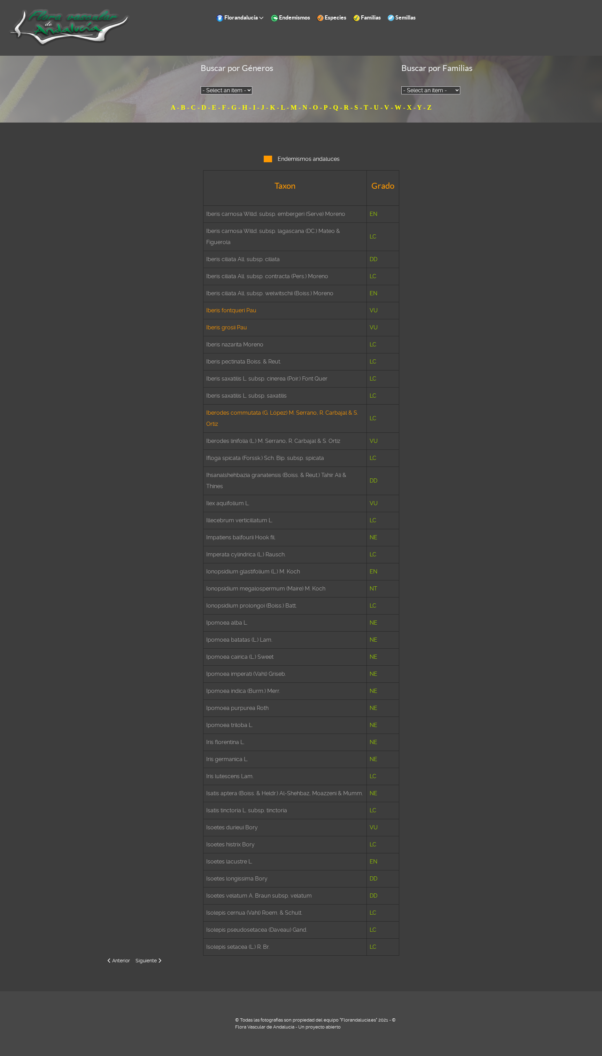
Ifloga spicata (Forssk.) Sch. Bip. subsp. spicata (265, 458)
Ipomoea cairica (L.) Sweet (239, 657)
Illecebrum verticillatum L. (239, 520)
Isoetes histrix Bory (230, 844)
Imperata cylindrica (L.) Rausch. (246, 554)
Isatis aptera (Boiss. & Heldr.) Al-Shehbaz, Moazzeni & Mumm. (284, 793)
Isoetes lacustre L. (229, 861)
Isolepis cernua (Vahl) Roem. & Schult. (254, 912)
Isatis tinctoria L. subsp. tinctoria (246, 810)
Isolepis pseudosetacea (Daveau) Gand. (256, 929)
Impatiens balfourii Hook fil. (241, 537)
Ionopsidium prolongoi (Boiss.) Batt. (251, 605)
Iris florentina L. (225, 742)
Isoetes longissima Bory (237, 878)
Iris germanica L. (227, 759)
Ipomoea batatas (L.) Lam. (239, 639)
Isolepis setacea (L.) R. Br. (238, 947)
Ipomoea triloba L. (229, 725)
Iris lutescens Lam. (230, 776)
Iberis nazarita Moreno (234, 344)
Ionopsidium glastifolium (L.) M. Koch (253, 571)
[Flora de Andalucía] (70, 27)
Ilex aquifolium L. (227, 503)
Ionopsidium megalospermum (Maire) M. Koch (265, 588)
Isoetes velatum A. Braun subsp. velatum (259, 895)
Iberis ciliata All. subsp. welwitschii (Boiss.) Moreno (269, 293)
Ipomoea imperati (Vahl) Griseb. (246, 674)
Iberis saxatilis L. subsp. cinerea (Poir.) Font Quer (266, 378)
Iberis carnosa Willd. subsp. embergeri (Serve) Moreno (275, 214)
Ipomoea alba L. (227, 622)
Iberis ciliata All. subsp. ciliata (243, 259)
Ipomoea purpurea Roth (237, 708)
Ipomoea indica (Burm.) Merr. (243, 691)
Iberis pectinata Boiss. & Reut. (243, 361)
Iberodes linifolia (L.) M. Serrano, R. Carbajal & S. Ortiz (273, 441)
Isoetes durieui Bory (232, 827)
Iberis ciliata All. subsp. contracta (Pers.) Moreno (267, 276)
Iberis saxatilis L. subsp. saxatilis (246, 395)
